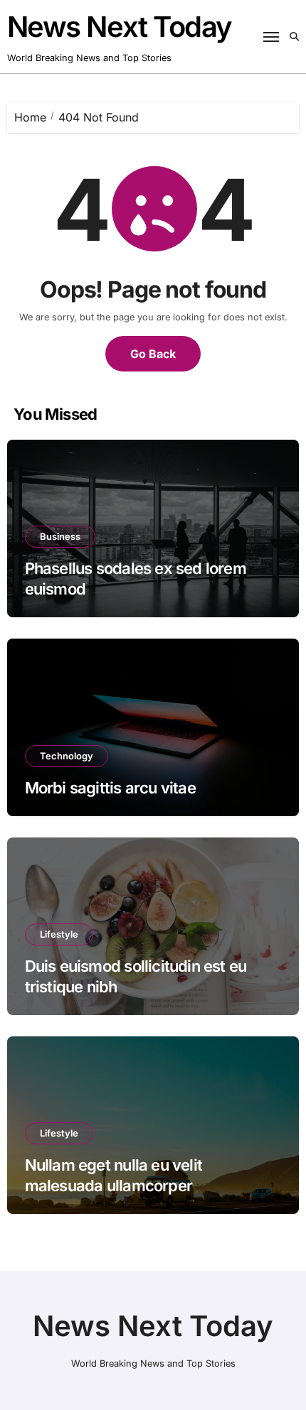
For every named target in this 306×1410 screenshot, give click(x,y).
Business (60, 536)
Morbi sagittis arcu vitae (110, 788)
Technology (66, 755)
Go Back (153, 354)
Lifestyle (59, 934)
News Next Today (119, 26)
